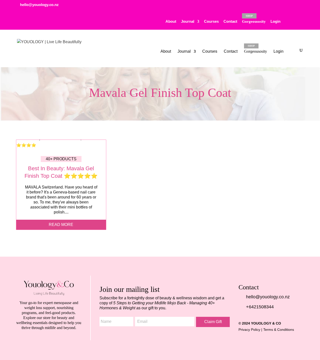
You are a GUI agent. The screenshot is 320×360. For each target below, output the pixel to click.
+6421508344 (260, 306)
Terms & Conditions (278, 330)
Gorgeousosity (254, 18)
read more (61, 224)
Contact (230, 21)
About (171, 21)
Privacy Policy (249, 330)
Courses (211, 21)
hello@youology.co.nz (268, 296)
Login (275, 21)
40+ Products (61, 159)
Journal (187, 21)
